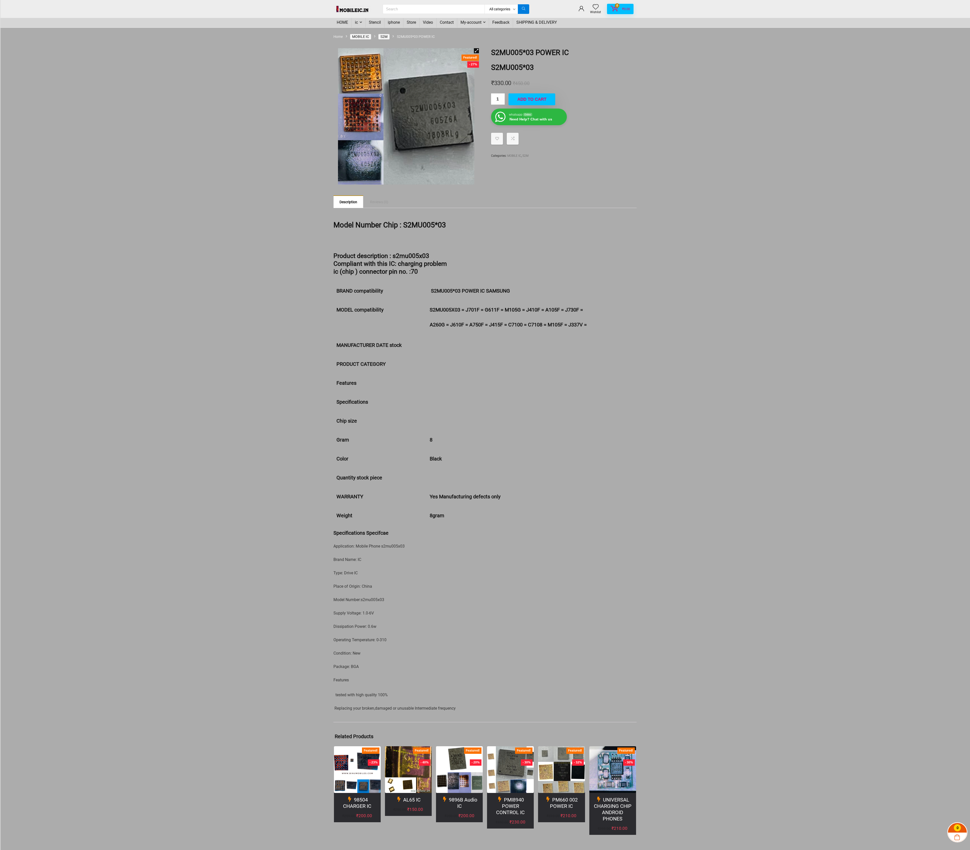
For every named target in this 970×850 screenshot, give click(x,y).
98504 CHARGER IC (357, 803)
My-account (470, 22)
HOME (342, 22)
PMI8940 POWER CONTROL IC (510, 806)
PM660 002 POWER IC (564, 803)
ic (356, 22)
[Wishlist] (596, 7)
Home (338, 37)
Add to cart (531, 99)
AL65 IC (412, 800)
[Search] (523, 9)
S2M (383, 37)
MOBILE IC (360, 37)
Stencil (375, 22)
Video (428, 22)
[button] (476, 50)
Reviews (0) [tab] (379, 202)
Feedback (501, 22)
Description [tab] (348, 202)
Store (411, 22)
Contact (447, 22)
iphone (394, 22)
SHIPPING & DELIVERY (536, 22)
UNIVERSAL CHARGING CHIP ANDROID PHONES (613, 809)
